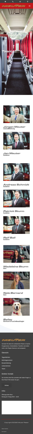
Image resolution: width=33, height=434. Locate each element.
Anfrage (7, 385)
